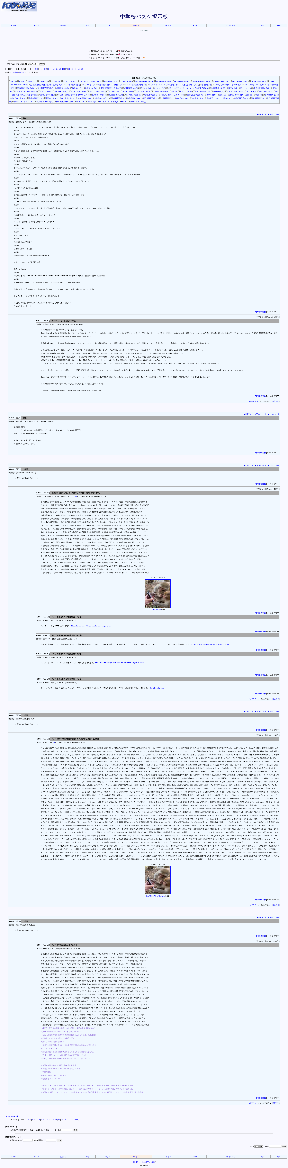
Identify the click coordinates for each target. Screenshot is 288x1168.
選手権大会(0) (127, 91)
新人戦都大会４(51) (18, 98)
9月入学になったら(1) (190, 85)
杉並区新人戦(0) (258, 98)
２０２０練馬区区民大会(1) (135, 85)
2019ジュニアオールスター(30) (172, 95)
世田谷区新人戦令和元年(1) (110, 88)
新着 (87, 25)
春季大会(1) (206, 85)
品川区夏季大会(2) (143, 91)
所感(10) (259, 95)
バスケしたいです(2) (221, 85)
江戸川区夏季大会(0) (160, 91)
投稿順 (15, 72)
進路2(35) (222, 95)
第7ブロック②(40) (99, 95)
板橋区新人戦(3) (62, 88)
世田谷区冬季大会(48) (195, 95)
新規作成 (63, 25)
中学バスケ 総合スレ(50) (24, 102)
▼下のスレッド (274, 115)
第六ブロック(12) (265, 91)
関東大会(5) (232, 88)
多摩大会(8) (236, 85)
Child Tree (136, 1162)
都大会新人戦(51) (67, 98)
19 (82, 69)
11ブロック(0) (114, 91)
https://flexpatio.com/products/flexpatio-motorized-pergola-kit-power (119, 663)
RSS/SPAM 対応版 (148, 1162)
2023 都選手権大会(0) (221, 81)
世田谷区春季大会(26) (235, 91)
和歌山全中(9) (146, 88)
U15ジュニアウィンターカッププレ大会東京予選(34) (188, 88)
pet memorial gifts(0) (181, 81)
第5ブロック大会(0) (133, 95)
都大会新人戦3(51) (36, 98)
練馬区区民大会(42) (241, 98)
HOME (13, 25)
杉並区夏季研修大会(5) (64, 102)
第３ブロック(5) (186, 91)
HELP (36, 25)
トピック (167, 25)
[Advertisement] (144, 44)
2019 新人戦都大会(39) (25, 88)
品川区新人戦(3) (118, 98)
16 (72, 69)
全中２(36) (80, 102)
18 (79, 69)
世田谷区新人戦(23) (150, 98)
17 (75, 69)
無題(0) (21, 81)
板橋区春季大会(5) (116, 95)
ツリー (107, 25)
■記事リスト (261, 115)
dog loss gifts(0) (126, 81)
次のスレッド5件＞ (12, 1116)
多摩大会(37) (211, 95)
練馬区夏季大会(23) (218, 88)
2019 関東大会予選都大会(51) (26, 91)
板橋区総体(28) (45, 91)
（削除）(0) (117, 85)
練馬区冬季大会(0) (236, 95)
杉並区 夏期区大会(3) (97, 91)
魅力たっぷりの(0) (69, 81)
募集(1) (174, 91)
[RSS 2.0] (144, 58)
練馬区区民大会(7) (131, 88)
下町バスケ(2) (77, 88)
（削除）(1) (43, 81)
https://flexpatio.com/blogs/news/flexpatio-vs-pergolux (91, 626)
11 (56, 69)
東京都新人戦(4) (104, 85)
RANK (195, 25)
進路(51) (249, 95)
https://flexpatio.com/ (156, 688)
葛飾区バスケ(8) (182, 98)
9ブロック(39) (159, 88)
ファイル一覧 (230, 25)
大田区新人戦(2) (167, 98)
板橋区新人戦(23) (110, 81)
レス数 (21, 72)
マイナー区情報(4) (61, 91)
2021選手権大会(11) (72, 85)
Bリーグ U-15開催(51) (45, 102)
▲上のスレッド (274, 414)
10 (54, 69)
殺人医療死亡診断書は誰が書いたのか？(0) (46, 85)
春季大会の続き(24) (202, 91)
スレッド (135, 25)
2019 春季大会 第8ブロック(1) (77, 95)
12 (60, 69)
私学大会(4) (91, 102)
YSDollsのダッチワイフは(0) (90, 81)
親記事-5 (276, 699)
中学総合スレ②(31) (101, 98)
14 (66, 69)
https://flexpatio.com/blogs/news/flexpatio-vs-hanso (210, 644)
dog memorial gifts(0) (163, 81)
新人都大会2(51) (52, 98)
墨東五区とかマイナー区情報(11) (219, 98)
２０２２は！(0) (89, 85)
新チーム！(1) (245, 88)
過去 (278, 25)
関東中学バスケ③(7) (138, 102)
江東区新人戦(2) (197, 98)
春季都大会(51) (218, 91)
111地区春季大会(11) (47, 95)
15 (69, 69)
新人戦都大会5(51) (272, 95)
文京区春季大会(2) (151, 95)
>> (84, 69)
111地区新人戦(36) (84, 98)
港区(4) (60, 95)
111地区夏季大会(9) (78, 91)
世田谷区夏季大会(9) (261, 88)
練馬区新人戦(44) (133, 98)
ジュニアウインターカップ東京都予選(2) (164, 85)
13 (63, 69)
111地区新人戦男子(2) (45, 88)
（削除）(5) (31, 81)
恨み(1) (13, 81)
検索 (262, 25)
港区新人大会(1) (91, 88)
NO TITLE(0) (251, 91)
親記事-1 (276, 401)
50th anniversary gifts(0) (201, 81)
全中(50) (124, 102)
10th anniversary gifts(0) (144, 81)
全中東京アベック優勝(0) (108, 102)
